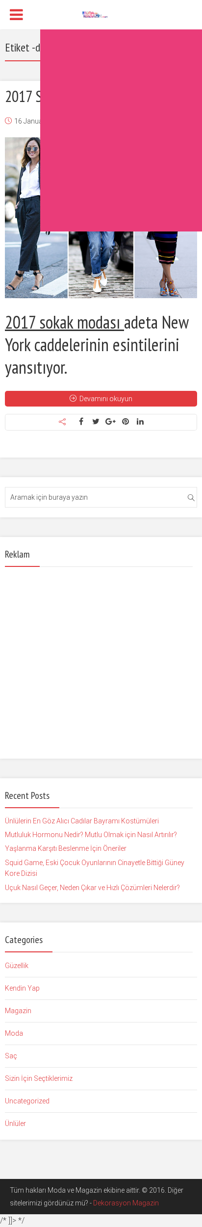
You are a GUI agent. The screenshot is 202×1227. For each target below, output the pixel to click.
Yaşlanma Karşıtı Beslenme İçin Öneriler (65, 848)
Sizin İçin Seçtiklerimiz (39, 1078)
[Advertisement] (101, 130)
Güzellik (16, 966)
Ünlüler (15, 1123)
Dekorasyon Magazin (126, 1203)
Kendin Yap (22, 988)
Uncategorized (27, 1101)
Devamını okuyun (105, 399)
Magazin (18, 1011)
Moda (14, 1033)
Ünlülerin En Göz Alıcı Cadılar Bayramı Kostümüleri (82, 821)
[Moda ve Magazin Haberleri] (101, 14)
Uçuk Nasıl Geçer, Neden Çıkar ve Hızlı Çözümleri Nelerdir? (92, 888)
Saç (11, 1056)
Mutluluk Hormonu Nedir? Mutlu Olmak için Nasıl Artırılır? (91, 835)
